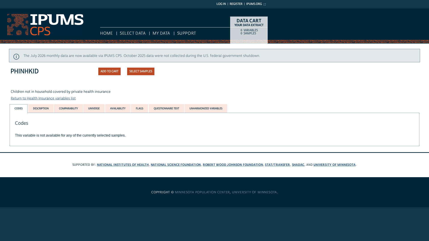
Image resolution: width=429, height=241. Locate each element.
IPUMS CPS (9, 10)
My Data (161, 33)
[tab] (18, 108)
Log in (221, 4)
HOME (106, 33)
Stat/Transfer (277, 165)
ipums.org (254, 4)
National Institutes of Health (123, 165)
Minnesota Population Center (202, 192)
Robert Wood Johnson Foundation (233, 165)
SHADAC (298, 165)
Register (236, 4)
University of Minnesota (334, 165)
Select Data (132, 33)
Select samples (140, 71)
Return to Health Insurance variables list (43, 98)
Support (186, 33)
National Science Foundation (176, 165)
